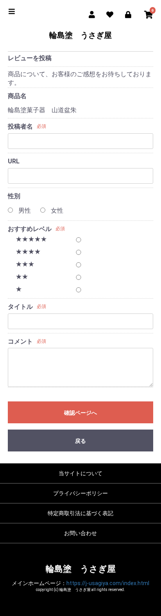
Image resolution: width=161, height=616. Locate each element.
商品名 (17, 96)
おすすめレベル (30, 229)
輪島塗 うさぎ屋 (80, 35)
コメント (20, 341)
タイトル (20, 306)
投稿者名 (20, 126)
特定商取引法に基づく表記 (80, 513)
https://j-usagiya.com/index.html (107, 583)
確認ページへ (80, 413)
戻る (80, 441)
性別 (14, 196)
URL (14, 161)
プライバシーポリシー (80, 493)
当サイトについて (80, 473)
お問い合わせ (80, 533)
